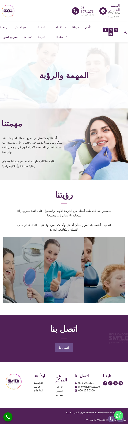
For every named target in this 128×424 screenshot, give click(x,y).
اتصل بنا (28, 37)
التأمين (88, 27)
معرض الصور (10, 37)
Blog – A (61, 37)
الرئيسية (4, 27)
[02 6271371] (75, 11)
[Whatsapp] (118, 415)
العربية (41, 37)
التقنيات (58, 27)
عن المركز (21, 27)
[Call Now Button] (7, 417)
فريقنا (75, 27)
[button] (125, 32)
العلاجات (40, 27)
